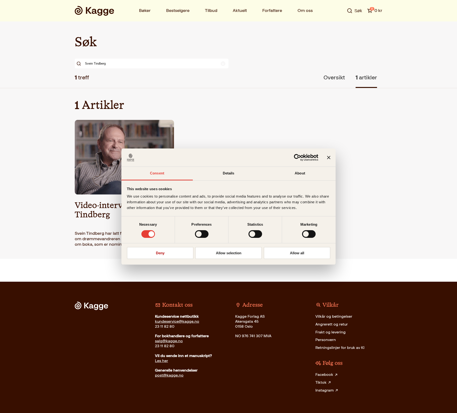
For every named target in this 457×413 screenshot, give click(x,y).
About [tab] (300, 173)
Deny (160, 253)
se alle (339, 25)
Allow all (297, 253)
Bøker (145, 10)
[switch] (202, 234)
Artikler (366, 77)
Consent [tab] (157, 173)
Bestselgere (177, 10)
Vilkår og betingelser (333, 316)
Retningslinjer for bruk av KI (339, 347)
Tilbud (211, 10)
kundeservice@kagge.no (177, 321)
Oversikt (334, 77)
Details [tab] (228, 173)
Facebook (324, 374)
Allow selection (228, 253)
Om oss (305, 10)
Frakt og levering (330, 332)
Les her (161, 360)
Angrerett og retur (331, 324)
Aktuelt (240, 10)
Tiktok (321, 382)
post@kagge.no (169, 375)
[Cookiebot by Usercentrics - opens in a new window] (297, 157)
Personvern (325, 339)
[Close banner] (328, 157)
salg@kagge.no (169, 341)
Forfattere (272, 10)
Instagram (324, 390)
